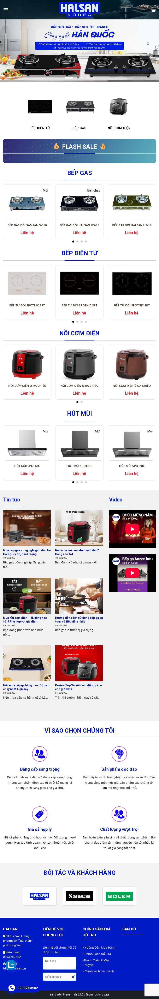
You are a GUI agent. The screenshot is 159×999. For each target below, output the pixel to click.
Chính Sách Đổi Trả (97, 954)
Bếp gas (79, 172)
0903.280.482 (12, 957)
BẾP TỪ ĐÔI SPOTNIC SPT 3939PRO (132, 307)
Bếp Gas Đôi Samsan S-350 (27, 225)
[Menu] (5, 10)
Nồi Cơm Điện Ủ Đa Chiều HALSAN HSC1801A (132, 387)
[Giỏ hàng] (153, 9)
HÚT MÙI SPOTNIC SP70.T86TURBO (79, 467)
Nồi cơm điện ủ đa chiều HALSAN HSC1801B (79, 387)
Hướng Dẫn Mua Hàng (99, 947)
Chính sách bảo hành (99, 971)
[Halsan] (79, 10)
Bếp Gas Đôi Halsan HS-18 (132, 225)
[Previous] (8, 51)
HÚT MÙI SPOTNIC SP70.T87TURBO (27, 467)
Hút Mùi (79, 413)
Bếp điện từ (80, 253)
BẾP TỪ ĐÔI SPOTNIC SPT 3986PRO (27, 307)
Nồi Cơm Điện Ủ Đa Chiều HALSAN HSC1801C (27, 387)
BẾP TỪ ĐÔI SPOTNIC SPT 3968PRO (79, 307)
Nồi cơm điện (79, 333)
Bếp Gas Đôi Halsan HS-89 (79, 225)
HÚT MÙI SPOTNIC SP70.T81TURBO (132, 467)
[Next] (150, 51)
